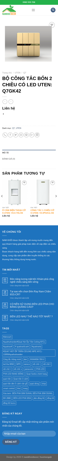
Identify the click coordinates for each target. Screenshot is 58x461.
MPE (19, 364)
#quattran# (7, 346)
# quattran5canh (22, 346)
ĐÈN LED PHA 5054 (22, 398)
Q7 (24, 73)
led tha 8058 (8, 364)
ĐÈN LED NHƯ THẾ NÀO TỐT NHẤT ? (31, 316)
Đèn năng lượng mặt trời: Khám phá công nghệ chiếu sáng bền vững (32, 280)
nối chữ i (36, 364)
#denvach (7, 337)
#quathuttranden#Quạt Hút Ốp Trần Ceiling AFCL (24, 342)
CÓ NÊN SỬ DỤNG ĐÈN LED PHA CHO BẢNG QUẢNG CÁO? (32, 305)
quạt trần (7, 379)
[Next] (55, 202)
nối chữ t (7, 369)
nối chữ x (18, 369)
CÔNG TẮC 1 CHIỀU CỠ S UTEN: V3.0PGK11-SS (42, 211)
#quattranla (36, 346)
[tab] (29, 153)
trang (25, 388)
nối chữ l (47, 364)
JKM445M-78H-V (37, 359)
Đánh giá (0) (8, 159)
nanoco (27, 364)
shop (44, 383)
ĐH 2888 (7, 398)
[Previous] (2, 202)
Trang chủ (7, 73)
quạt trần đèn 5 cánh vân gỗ (15, 383)
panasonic (29, 369)
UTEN (17, 73)
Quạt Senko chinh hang (36, 374)
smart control (8, 388)
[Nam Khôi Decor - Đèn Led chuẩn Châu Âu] (14, 10)
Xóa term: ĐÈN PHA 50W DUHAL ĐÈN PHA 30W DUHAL (28, 393)
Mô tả (5, 153)
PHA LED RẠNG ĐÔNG (13, 374)
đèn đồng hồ (39, 398)
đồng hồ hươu (9, 403)
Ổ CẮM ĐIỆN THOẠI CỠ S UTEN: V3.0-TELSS (14, 211)
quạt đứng (34, 383)
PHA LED (40, 369)
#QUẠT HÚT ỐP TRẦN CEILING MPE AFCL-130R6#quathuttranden (22, 353)
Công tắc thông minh (12, 359)
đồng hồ (50, 398)
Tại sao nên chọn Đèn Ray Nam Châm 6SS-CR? (30, 293)
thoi (18, 388)
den (25, 359)
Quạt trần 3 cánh (21, 379)
